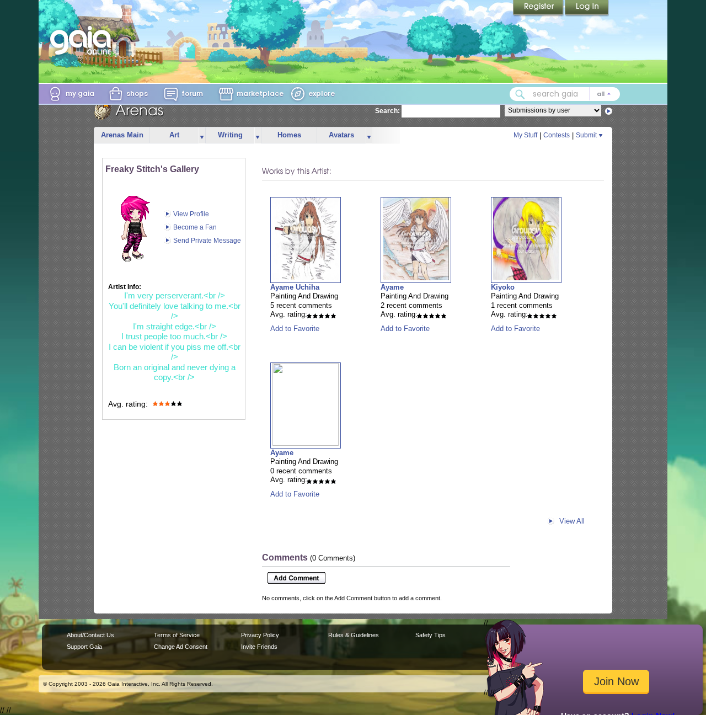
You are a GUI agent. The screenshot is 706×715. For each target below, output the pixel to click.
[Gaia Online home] (83, 40)
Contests (556, 135)
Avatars (341, 135)
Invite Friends (259, 646)
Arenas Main (122, 135)
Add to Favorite (294, 328)
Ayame (392, 287)
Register (539, 8)
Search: (387, 111)
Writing (230, 135)
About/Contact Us (90, 635)
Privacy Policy (260, 635)
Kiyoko (503, 287)
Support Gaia (84, 646)
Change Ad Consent (180, 646)
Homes (289, 135)
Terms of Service (177, 635)
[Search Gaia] (520, 94)
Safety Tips (430, 635)
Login (587, 8)
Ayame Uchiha (294, 287)
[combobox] (565, 94)
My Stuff (525, 135)
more (202, 135)
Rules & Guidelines (353, 635)
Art (174, 135)
